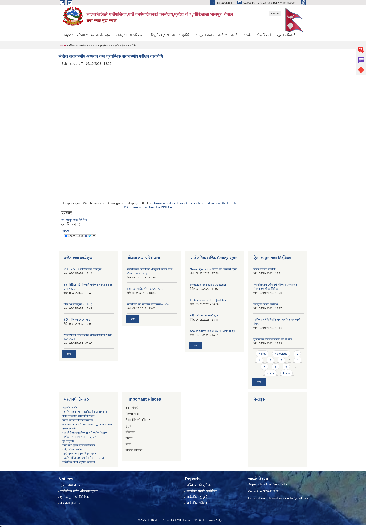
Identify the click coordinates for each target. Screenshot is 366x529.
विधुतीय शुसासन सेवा (163, 35)
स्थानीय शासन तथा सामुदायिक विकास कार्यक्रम (84, 411)
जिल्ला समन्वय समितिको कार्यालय (77, 420)
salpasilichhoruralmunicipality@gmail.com (282, 498)
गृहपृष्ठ (67, 35)
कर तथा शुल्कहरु (70, 503)
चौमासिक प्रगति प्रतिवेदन (202, 491)
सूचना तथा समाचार (71, 485)
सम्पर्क (247, 35)
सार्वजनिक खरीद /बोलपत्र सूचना (79, 491)
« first (262, 353)
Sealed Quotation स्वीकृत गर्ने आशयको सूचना (213, 269)
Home (62, 45)
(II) (108, 411)
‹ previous (281, 353)
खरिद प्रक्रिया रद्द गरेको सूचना (204, 315)
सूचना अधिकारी (286, 35)
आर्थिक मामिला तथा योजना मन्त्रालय (79, 436)
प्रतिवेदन (187, 35)
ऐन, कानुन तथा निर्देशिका (74, 219)
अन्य (69, 354)
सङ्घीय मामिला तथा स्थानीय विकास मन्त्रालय (83, 457)
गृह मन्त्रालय (68, 441)
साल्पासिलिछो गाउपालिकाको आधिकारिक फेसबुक (84, 432)
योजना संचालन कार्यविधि (264, 269)
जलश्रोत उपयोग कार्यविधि (265, 304)
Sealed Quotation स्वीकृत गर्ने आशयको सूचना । (215, 330)
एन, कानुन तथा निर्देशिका (75, 497)
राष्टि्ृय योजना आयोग (72, 449)
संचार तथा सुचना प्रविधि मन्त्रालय (78, 445)
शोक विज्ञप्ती (263, 35)
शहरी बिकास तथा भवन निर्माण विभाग (79, 453)
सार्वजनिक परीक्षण (197, 503)
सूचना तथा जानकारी (211, 35)
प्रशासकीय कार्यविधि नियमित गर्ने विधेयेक (272, 339)
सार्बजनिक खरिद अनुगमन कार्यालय (78, 462)
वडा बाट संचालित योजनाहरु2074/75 (145, 288)
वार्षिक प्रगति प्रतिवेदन (200, 485)
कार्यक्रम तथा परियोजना (130, 35)
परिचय (81, 35)
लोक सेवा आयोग (69, 407)
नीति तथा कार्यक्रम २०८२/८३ (78, 304)
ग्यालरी (233, 35)
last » (286, 373)
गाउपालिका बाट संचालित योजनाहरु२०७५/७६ (148, 304)
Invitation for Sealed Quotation (208, 284)
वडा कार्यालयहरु (100, 35)
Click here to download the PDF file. (148, 207)
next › (270, 373)
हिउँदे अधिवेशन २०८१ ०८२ (77, 319)
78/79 (65, 231)
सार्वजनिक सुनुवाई (197, 497)
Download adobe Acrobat (170, 203)
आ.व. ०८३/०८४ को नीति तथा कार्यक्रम (82, 269)
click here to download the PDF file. (215, 203)
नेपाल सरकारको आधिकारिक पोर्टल (78, 415)
